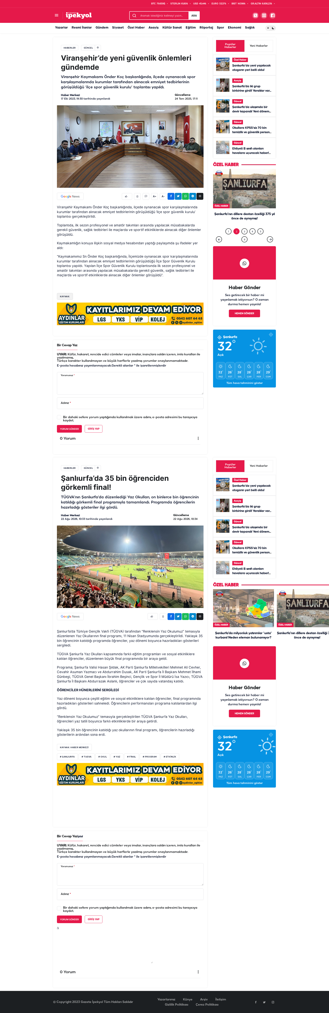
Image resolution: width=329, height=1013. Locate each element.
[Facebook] (256, 1002)
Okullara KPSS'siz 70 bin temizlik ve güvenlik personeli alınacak (252, 132)
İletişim (220, 999)
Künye (187, 999)
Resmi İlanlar (82, 27)
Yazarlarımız (166, 999)
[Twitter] (264, 1002)
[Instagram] (273, 1002)
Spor (220, 27)
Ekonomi (234, 27)
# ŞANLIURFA (67, 757)
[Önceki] (219, 247)
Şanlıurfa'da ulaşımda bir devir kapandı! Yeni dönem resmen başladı (250, 111)
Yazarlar (61, 27)
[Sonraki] (270, 247)
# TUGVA (87, 757)
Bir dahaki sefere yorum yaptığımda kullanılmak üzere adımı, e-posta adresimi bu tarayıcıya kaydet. (130, 419)
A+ (154, 196)
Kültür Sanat (172, 27)
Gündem (102, 27)
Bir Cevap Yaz (67, 345)
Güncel (237, 101)
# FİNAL (131, 757)
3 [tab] (244, 239)
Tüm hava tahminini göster (244, 391)
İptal (80, 836)
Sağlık (250, 27)
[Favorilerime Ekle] (137, 196)
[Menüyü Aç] (56, 15)
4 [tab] (252, 239)
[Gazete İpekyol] (79, 15)
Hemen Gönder (244, 321)
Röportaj (206, 27)
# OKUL (102, 757)
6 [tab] (244, 247)
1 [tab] (228, 239)
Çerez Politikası (207, 1004)
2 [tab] (236, 239)
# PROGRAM (150, 757)
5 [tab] (260, 239)
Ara (194, 15)
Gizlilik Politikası (176, 1004)
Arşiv (204, 999)
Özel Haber (136, 27)
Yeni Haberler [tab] (259, 46)
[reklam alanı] (130, 314)
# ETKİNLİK (170, 757)
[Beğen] (127, 196)
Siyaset (118, 27)
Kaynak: (65, 296)
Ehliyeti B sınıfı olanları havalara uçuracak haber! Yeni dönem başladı (250, 153)
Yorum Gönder (69, 428)
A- (163, 196)
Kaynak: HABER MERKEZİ (74, 747)
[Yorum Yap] (146, 196)
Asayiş (154, 27)
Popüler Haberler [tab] (230, 46)
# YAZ (117, 757)
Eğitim (191, 27)
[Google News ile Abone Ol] (70, 196)
